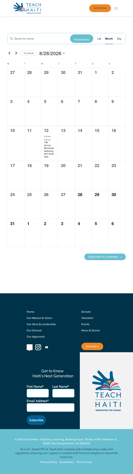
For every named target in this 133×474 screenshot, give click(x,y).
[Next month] (16, 53)
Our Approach (36, 336)
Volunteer (87, 318)
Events (85, 324)
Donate (86, 312)
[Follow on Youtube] (47, 347)
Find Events (81, 39)
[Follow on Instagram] (38, 347)
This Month (29, 53)
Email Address (37, 401)
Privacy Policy (49, 462)
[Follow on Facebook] (30, 347)
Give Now (100, 8)
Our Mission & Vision (39, 318)
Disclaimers (67, 462)
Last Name (60, 386)
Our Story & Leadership (41, 324)
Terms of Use (84, 462)
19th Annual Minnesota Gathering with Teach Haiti (49, 149)
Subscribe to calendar (103, 257)
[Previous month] (9, 53)
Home (30, 312)
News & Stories (90, 330)
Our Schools (34, 330)
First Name (34, 386)
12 (46, 130)
